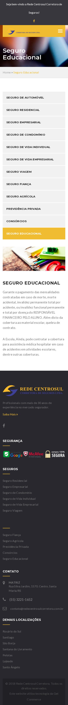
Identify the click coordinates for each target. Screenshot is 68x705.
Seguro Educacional (24, 233)
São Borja (9, 643)
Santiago (8, 637)
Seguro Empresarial (23, 122)
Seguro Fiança (18, 184)
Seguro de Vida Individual (28, 147)
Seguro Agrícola (20, 196)
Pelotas (8, 655)
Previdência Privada (23, 209)
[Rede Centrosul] (34, 390)
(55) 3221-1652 (20, 600)
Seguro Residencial (23, 110)
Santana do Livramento (17, 649)
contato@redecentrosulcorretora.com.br (36, 608)
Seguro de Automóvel (25, 97)
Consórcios (16, 221)
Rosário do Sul (12, 631)
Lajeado (8, 661)
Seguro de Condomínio (25, 134)
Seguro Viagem (19, 171)
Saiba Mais (9, 414)
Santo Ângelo (11, 667)
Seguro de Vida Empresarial (30, 159)
